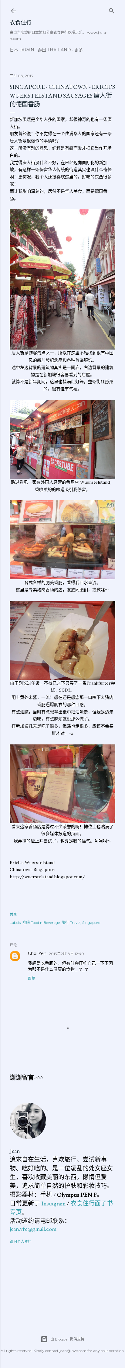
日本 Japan (22, 50)
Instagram (53, 1203)
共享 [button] (13, 914)
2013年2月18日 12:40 (66, 953)
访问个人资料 (21, 1241)
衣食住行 (21, 22)
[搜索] (111, 9)
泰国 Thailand (54, 50)
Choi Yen (37, 953)
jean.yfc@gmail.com (33, 1229)
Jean (15, 1151)
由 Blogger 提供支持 (67, 1339)
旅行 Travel (71, 922)
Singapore (91, 922)
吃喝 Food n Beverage (41, 922)
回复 (31, 978)
